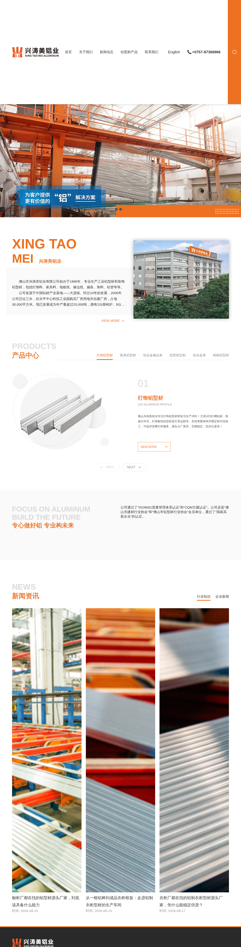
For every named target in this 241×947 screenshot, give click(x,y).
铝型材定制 (178, 355)
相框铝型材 (221, 355)
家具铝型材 (128, 355)
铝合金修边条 (152, 355)
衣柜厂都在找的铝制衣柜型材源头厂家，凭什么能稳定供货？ (191, 901)
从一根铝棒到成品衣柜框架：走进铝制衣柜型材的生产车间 (119, 901)
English (174, 52)
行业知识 (203, 596)
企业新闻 (222, 596)
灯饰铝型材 (105, 355)
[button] (116, 209)
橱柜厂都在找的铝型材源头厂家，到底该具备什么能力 (45, 901)
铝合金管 (199, 355)
